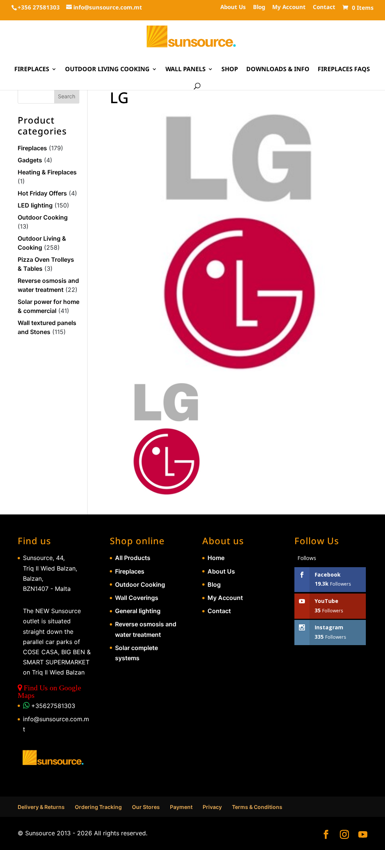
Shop (229, 69)
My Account (289, 7)
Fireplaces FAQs (344, 69)
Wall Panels (185, 69)
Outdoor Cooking (43, 217)
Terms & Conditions (257, 807)
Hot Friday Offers (42, 193)
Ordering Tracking (98, 807)
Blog (259, 7)
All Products (132, 558)
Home (216, 558)
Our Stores (146, 807)
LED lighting (35, 205)
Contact (324, 7)
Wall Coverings (136, 597)
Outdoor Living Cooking (107, 69)
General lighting (138, 611)
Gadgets (30, 160)
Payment (181, 807)
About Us (233, 7)
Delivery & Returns (41, 807)
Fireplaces (31, 69)
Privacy (212, 807)
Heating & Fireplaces (47, 172)
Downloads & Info (277, 69)
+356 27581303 (39, 7)
